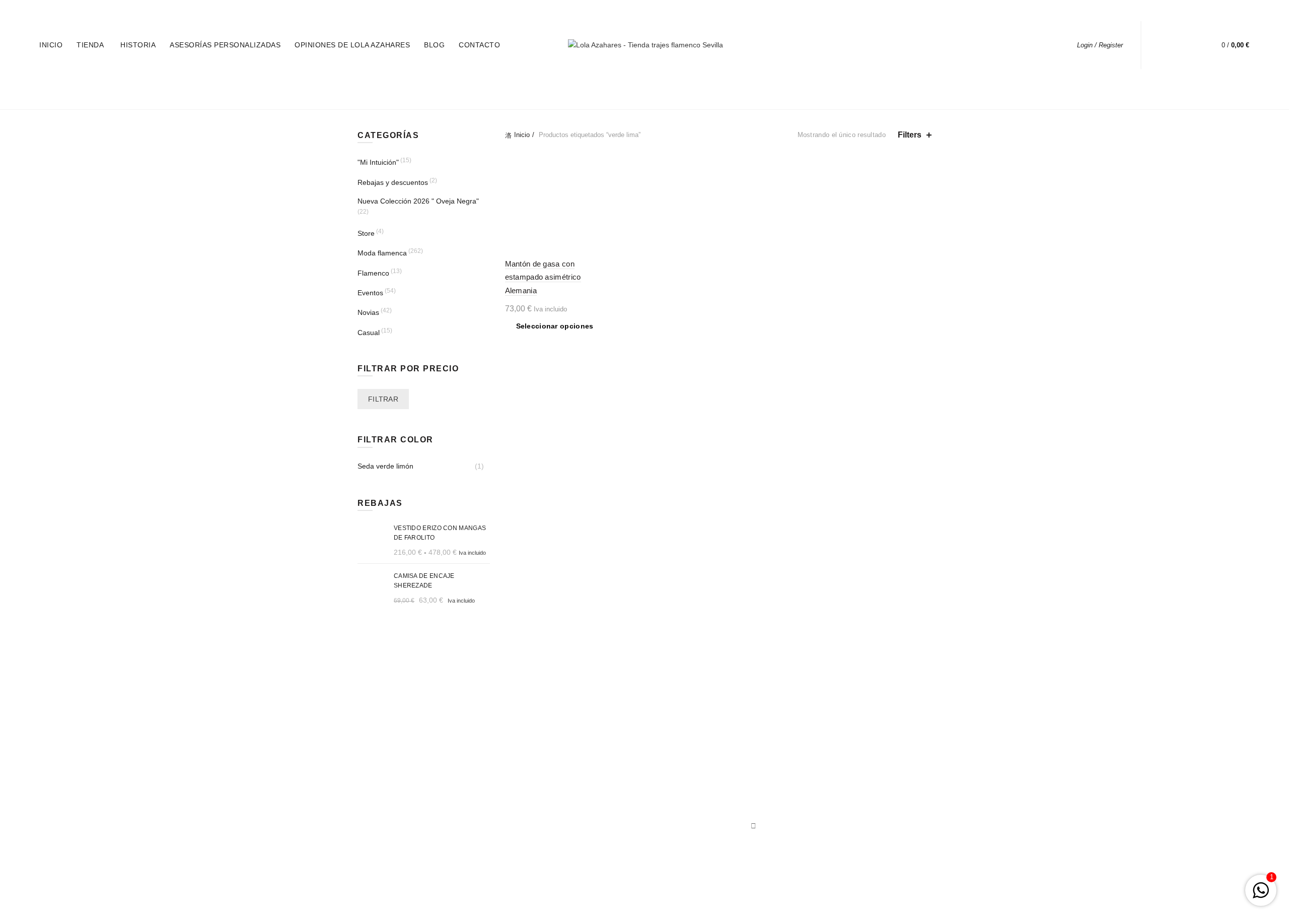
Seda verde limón (385, 466)
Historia (138, 45)
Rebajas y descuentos (392, 182)
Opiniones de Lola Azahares (352, 45)
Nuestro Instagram (681, 775)
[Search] (1164, 45)
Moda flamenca (382, 253)
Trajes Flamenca (678, 805)
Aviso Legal (572, 812)
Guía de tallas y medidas (593, 775)
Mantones (668, 790)
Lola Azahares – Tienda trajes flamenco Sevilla (626, 900)
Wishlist (1192, 40)
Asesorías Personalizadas (225, 45)
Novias (368, 312)
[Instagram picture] (468, 758)
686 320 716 (157, 11)
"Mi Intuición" (378, 162)
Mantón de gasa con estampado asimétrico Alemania (543, 277)
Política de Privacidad (588, 841)
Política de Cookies (584, 856)
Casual (368, 333)
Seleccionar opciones (555, 326)
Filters (909, 134)
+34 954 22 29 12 (105, 11)
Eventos (370, 293)
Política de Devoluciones (593, 826)
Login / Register (1100, 45)
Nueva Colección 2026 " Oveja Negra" (418, 201)
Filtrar (383, 399)
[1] (1261, 896)
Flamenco (373, 273)
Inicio (50, 45)
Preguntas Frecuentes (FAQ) (589, 793)
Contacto (479, 45)
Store (366, 233)
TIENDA (90, 45)
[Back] (370, 90)
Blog (434, 45)
